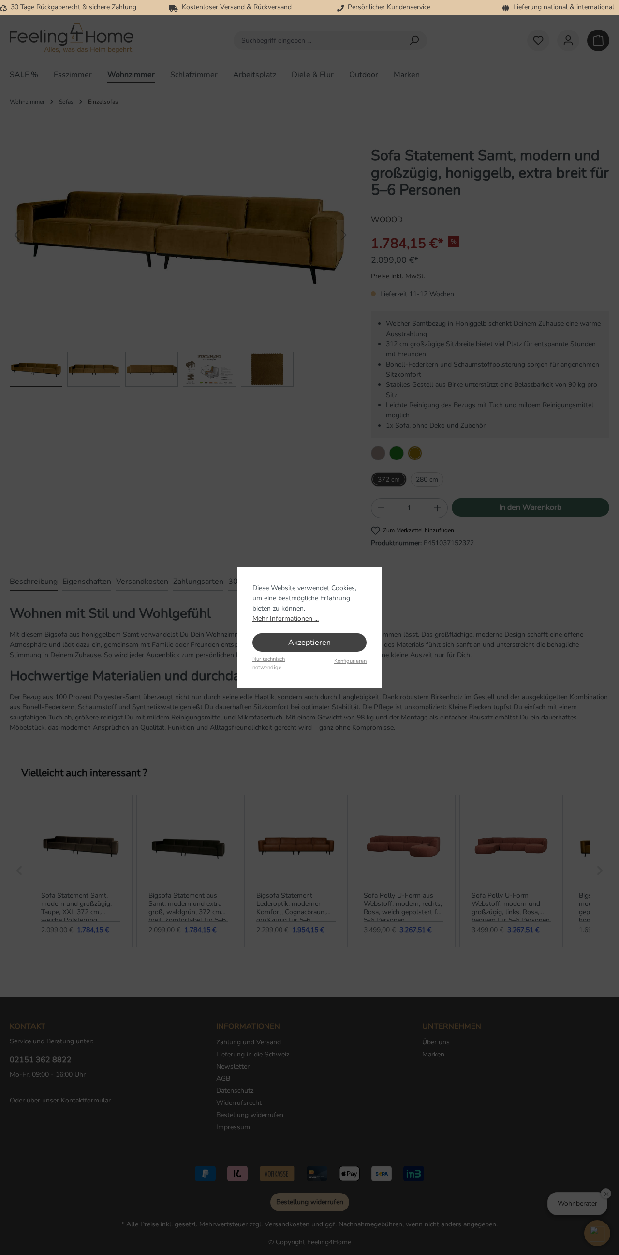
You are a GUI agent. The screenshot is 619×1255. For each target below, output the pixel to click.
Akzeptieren (309, 642)
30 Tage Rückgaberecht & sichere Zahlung (71, 7)
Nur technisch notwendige (268, 663)
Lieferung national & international (561, 7)
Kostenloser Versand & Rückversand (235, 7)
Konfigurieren (350, 661)
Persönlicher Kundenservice (387, 7)
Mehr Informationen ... (285, 618)
